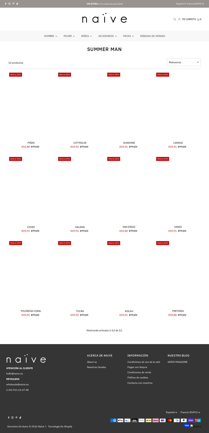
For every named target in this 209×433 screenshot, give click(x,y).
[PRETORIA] (178, 274)
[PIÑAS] (31, 106)
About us (92, 361)
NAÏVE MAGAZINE (177, 361)
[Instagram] (9, 3)
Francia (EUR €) (194, 3)
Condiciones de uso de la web (143, 361)
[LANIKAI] (178, 106)
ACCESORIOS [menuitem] (106, 35)
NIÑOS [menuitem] (85, 35)
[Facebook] (5, 3)
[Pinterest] (13, 3)
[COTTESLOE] (80, 106)
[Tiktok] (17, 3)
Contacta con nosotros (140, 382)
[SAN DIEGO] (129, 190)
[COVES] (31, 190)
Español (180, 3)
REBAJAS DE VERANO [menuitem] (152, 35)
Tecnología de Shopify (60, 426)
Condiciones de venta (139, 372)
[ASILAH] (129, 274)
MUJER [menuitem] (68, 35)
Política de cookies (137, 377)
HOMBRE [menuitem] (49, 35)
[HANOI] (178, 190)
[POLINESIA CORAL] (31, 274)
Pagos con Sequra (137, 367)
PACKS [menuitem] (127, 35)
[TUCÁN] (80, 274)
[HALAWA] (80, 190)
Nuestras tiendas (96, 367)
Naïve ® (42, 426)
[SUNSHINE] (129, 106)
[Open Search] (175, 19)
